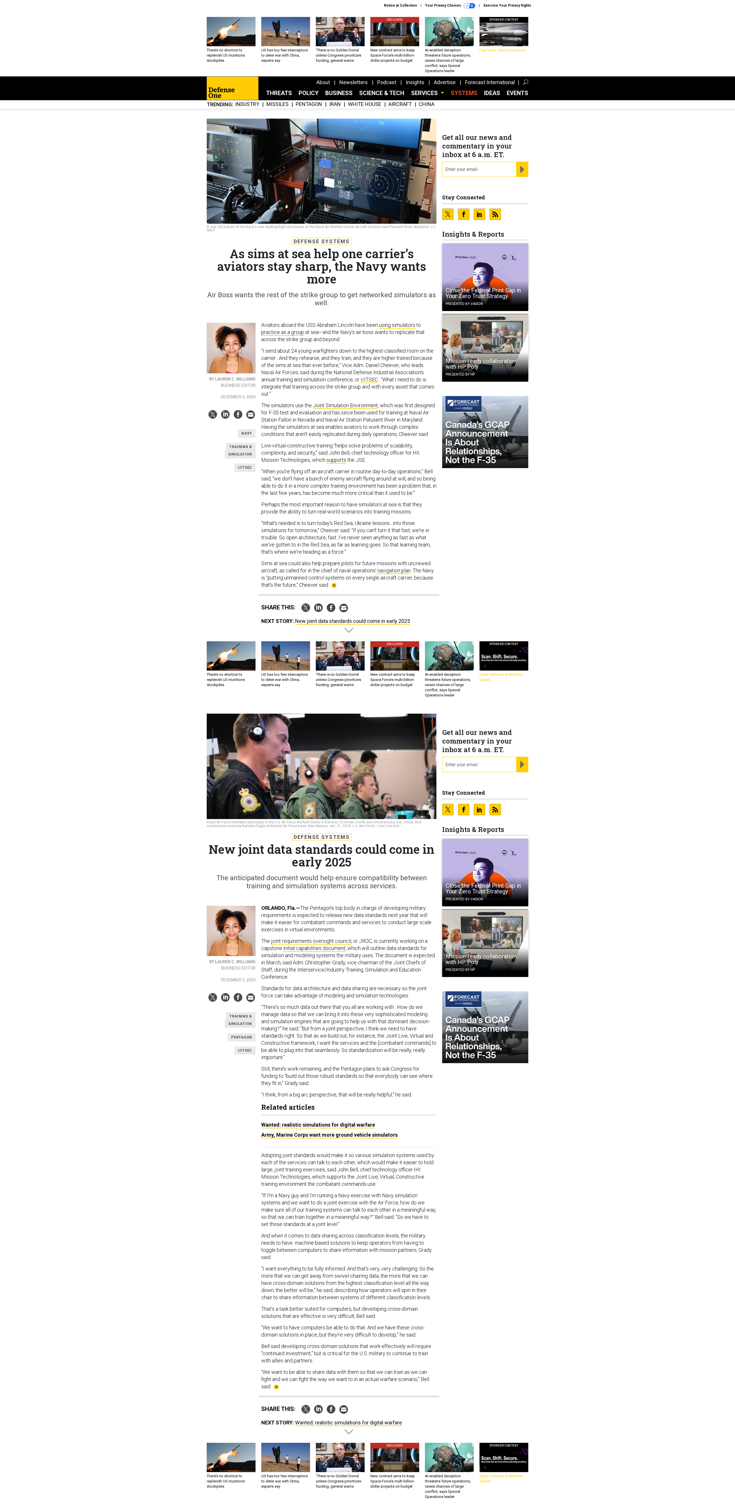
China (426, 104)
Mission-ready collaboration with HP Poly (481, 364)
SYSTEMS (464, 93)
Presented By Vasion (464, 304)
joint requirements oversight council (311, 941)
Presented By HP (460, 374)
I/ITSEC (369, 379)
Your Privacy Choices (443, 5)
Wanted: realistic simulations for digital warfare (318, 1125)
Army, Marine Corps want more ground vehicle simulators (329, 1135)
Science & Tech (381, 93)
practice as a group (282, 332)
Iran (335, 104)
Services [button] (425, 93)
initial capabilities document (314, 948)
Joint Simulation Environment (345, 405)
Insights (415, 82)
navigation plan (393, 570)
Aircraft (400, 104)
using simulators (397, 325)
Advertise (445, 82)
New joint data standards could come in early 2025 (352, 621)
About (323, 82)
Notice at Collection (400, 5)
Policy (309, 93)
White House (364, 104)
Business (339, 93)
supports (336, 460)
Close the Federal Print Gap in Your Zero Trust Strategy (483, 293)
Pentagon (309, 104)
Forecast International (490, 82)
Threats (279, 93)
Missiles (277, 104)
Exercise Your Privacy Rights (507, 5)
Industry (247, 104)
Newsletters (353, 82)
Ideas (492, 93)
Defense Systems (322, 241)
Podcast (386, 82)
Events (517, 93)
